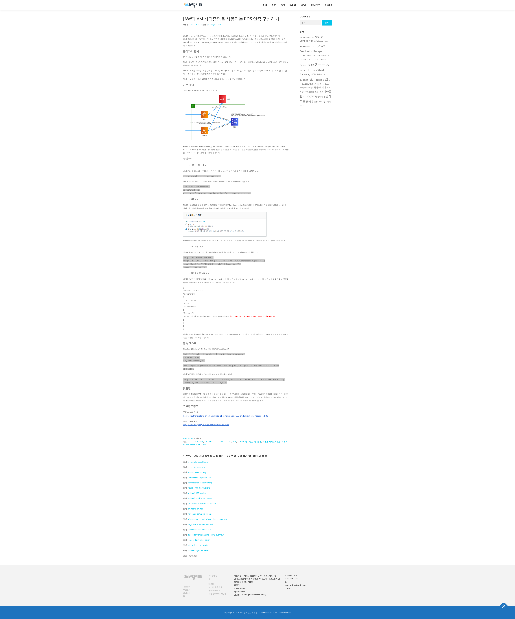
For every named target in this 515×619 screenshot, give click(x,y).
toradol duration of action (199, 540)
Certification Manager (311, 51)
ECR (319, 65)
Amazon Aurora (308, 37)
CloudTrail (317, 55)
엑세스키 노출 (275, 442)
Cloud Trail (326, 56)
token (241, 442)
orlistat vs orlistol (195, 508)
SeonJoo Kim (214, 24)
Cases (328, 5)
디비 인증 (249, 442)
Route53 (319, 79)
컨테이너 (321, 96)
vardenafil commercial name (200, 514)
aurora (304, 46)
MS (317, 70)
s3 (326, 79)
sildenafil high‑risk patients (199, 550)
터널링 (302, 106)
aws (201, 442)
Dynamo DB (305, 65)
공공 (316, 87)
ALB (301, 37)
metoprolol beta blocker (198, 462)
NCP (274, 5)
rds (234, 442)
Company (316, 5)
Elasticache (303, 70)
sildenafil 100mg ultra (197, 493)
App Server (324, 41)
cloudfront (306, 55)
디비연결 (257, 442)
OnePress (264, 612)
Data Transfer (320, 59)
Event (293, 5)
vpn (312, 87)
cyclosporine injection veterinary (202, 503)
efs (327, 65)
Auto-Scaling (313, 47)
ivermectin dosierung (197, 472)
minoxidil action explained (199, 545)
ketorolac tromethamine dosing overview (206, 535)
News (303, 5)
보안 (316, 92)
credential (210, 442)
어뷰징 (265, 442)
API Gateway (314, 41)
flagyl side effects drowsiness (200, 524)
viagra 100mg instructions (199, 488)
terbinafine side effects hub (199, 529)
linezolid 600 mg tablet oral (199, 477)
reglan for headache (196, 467)
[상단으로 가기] (503, 606)
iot (314, 70)
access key (192, 442)
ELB (310, 70)
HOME (265, 5)
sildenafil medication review (200, 498)
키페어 (328, 101)
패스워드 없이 (196, 444)
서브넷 (321, 92)
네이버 (322, 87)
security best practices (314, 84)
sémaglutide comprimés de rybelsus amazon (207, 519)
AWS (283, 5)
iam (229, 442)
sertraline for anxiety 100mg (200, 482)
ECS (323, 65)
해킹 (205, 444)
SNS (308, 87)
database (222, 442)
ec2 (314, 64)
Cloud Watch (306, 59)
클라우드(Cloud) (315, 101)
